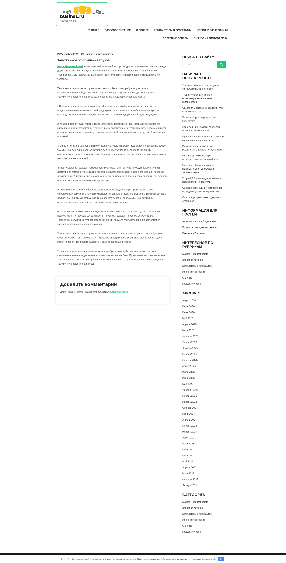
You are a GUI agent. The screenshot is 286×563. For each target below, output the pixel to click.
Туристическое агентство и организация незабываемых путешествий (198, 98)
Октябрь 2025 (190, 360)
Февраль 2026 (190, 336)
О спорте (142, 30)
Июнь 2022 (188, 455)
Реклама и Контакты (193, 233)
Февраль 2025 (190, 390)
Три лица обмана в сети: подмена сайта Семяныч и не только (200, 87)
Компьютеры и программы (173, 30)
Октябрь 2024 (190, 408)
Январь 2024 (189, 425)
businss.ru (72, 16)
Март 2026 (188, 330)
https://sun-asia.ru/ (70, 66)
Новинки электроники (212, 30)
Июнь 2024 (188, 414)
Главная (93, 30)
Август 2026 (189, 300)
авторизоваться (119, 292)
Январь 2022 (189, 485)
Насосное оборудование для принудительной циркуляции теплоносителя (198, 168)
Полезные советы (175, 38)
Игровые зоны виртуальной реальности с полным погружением (202, 147)
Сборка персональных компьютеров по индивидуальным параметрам (202, 189)
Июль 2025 (188, 372)
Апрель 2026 (189, 324)
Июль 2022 (188, 449)
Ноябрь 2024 (189, 402)
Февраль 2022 (190, 479)
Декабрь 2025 (190, 348)
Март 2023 (188, 443)
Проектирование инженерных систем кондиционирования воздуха (203, 138)
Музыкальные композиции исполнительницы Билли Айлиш (200, 157)
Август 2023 (189, 437)
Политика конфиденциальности (199, 227)
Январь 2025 (189, 396)
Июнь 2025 (188, 378)
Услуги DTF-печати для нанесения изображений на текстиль (201, 180)
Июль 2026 (188, 306)
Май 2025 (187, 384)
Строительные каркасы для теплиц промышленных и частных (201, 128)
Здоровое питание (118, 30)
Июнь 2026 (188, 312)
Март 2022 (188, 473)
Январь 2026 (189, 342)
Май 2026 (187, 318)
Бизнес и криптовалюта (211, 38)
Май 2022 (187, 461)
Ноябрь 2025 (189, 354)
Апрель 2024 (189, 419)
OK (220, 559)
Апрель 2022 (189, 467)
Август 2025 (189, 366)
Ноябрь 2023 (189, 431)
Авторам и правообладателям (199, 221)
